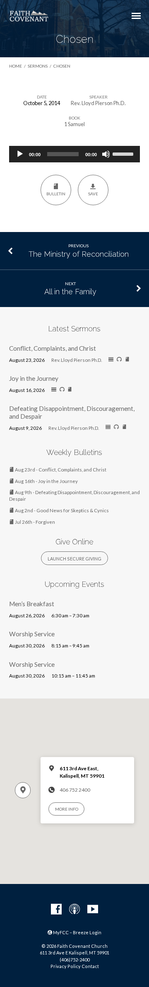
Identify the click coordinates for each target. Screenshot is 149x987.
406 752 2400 (75, 790)
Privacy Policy (65, 966)
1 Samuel (74, 124)
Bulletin (55, 193)
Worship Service (32, 634)
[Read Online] (110, 359)
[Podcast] (74, 909)
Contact (90, 966)
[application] (74, 154)
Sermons (38, 65)
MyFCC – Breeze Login (76, 932)
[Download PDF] (127, 359)
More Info (66, 808)
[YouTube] (92, 909)
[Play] (20, 154)
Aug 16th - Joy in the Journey (46, 481)
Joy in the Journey (33, 378)
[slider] (124, 153)
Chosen (61, 65)
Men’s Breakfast (31, 603)
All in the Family (70, 291)
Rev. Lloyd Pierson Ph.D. (98, 103)
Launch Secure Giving (74, 558)
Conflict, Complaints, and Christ (52, 348)
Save (93, 193)
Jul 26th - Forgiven (34, 522)
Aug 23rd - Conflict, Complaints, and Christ (60, 469)
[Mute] (106, 154)
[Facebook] (56, 909)
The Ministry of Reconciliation (79, 254)
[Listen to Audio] (119, 359)
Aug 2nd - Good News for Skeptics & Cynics (61, 510)
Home (15, 65)
